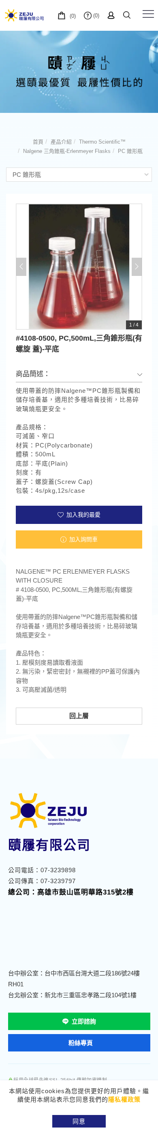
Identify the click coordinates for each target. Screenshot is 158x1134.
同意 (79, 1121)
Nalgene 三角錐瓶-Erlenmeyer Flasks (67, 151)
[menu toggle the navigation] (148, 14)
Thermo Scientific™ (102, 142)
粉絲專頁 (80, 1042)
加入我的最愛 (82, 514)
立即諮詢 (84, 1021)
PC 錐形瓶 (130, 151)
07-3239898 (58, 870)
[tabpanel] (79, 72)
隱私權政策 (124, 1099)
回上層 (79, 715)
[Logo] (24, 15)
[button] (127, 13)
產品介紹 (61, 142)
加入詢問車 (83, 539)
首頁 (38, 142)
